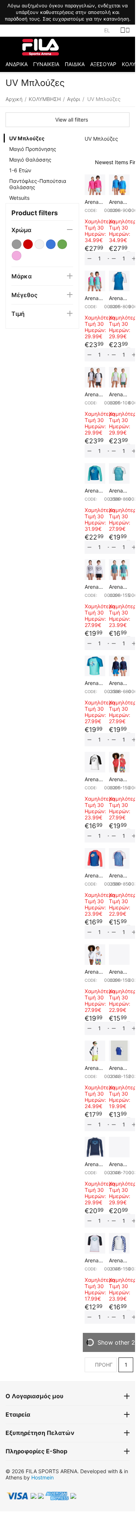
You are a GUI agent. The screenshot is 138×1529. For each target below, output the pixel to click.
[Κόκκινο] (28, 244)
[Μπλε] (51, 244)
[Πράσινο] (62, 244)
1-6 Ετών (20, 170)
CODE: (91, 210)
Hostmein (42, 1477)
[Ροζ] (16, 255)
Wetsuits (19, 198)
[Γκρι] (16, 244)
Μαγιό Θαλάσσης (30, 159)
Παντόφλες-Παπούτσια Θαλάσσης (37, 184)
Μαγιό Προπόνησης (32, 149)
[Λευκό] (39, 244)
